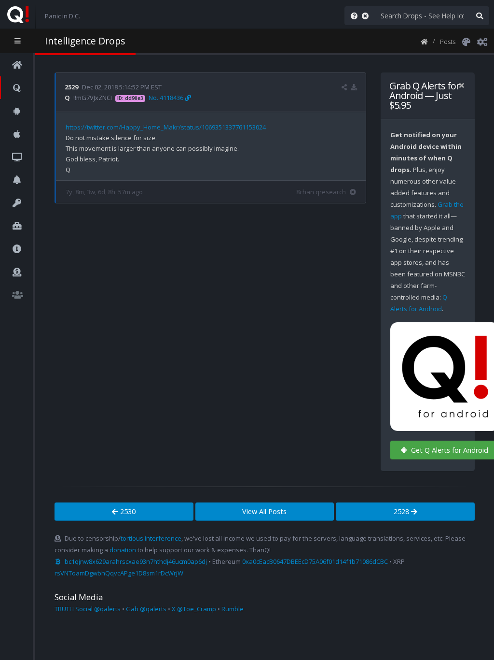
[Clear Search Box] (367, 15)
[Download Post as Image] (354, 87)
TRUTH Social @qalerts (88, 608)
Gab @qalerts (146, 608)
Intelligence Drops (85, 40)
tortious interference (151, 538)
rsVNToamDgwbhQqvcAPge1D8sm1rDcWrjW (119, 573)
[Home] (424, 41)
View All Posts (264, 511)
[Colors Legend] (466, 41)
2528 (402, 511)
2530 (127, 511)
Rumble (232, 608)
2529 (71, 87)
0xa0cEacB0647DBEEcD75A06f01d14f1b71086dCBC (315, 561)
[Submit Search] (479, 15)
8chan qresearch (321, 191)
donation (123, 549)
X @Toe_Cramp (194, 608)
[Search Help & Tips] (352, 15)
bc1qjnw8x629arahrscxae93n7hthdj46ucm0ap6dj (136, 561)
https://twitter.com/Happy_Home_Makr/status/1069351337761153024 (166, 127)
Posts (447, 41)
